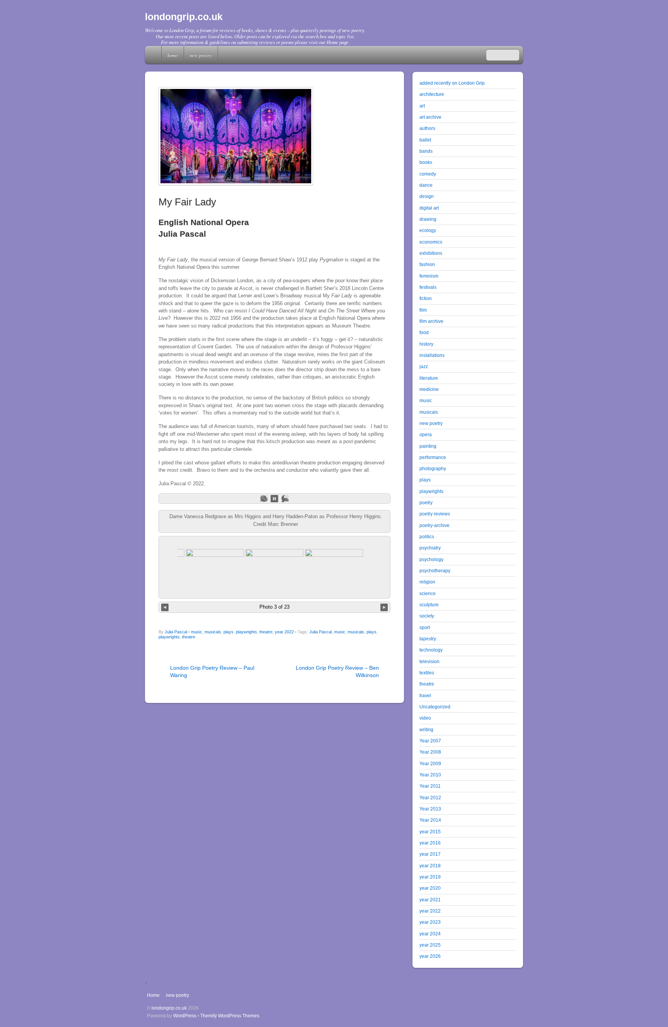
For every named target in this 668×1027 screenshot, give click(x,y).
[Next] (384, 607)
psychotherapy (434, 570)
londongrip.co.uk (169, 1007)
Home (154, 55)
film (423, 309)
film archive (431, 321)
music (196, 632)
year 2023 (430, 922)
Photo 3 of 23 (274, 607)
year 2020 (430, 888)
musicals (212, 632)
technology (431, 649)
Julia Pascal (176, 632)
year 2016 (430, 842)
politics (426, 536)
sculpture (429, 604)
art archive (430, 116)
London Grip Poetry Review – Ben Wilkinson (337, 671)
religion (427, 581)
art (422, 105)
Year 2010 (430, 774)
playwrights (246, 632)
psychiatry (430, 547)
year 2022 (284, 632)
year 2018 (430, 865)
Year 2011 (430, 785)
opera (425, 434)
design (426, 196)
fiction (425, 298)
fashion (427, 264)
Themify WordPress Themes (229, 1015)
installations (432, 355)
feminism (428, 275)
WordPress (184, 1015)
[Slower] (264, 498)
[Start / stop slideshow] (274, 498)
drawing (427, 219)
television (429, 661)
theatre (266, 632)
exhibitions (430, 253)
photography (432, 468)
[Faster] (285, 498)
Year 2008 (430, 751)
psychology (431, 559)
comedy (427, 173)
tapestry (427, 638)
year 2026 (430, 956)
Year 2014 (430, 819)
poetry (426, 502)
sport (424, 627)
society (426, 615)
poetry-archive (434, 525)
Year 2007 (430, 740)
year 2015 (430, 831)
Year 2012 (430, 797)
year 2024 (430, 933)
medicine (429, 389)
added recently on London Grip (452, 82)
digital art (429, 207)
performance (432, 457)
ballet (425, 139)
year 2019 (430, 876)
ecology (427, 230)
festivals (427, 287)
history (426, 343)
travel (425, 695)
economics (430, 241)
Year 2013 (430, 808)
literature (428, 377)
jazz (423, 366)
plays (228, 632)
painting (427, 446)
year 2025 (430, 944)
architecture (431, 94)
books (425, 162)
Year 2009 (430, 763)
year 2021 (430, 899)
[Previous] (165, 607)
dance (426, 185)
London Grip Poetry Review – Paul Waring (212, 671)
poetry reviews (434, 513)
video (425, 717)
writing (426, 729)
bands (426, 151)
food (424, 332)
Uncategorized (434, 706)
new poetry (201, 54)
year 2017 (430, 853)
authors (427, 128)
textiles (426, 672)
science (427, 593)
